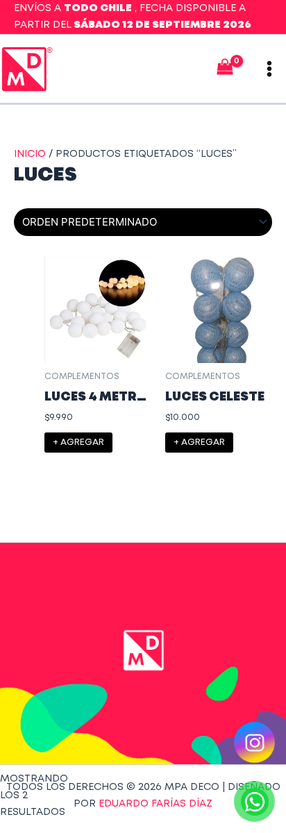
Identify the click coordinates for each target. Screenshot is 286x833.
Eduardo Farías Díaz (155, 804)
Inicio (30, 154)
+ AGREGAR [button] (78, 442)
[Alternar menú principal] (269, 68)
